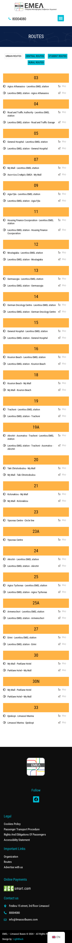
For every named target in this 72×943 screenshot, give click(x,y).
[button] (61, 18)
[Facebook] (36, 799)
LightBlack (18, 939)
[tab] (13, 56)
